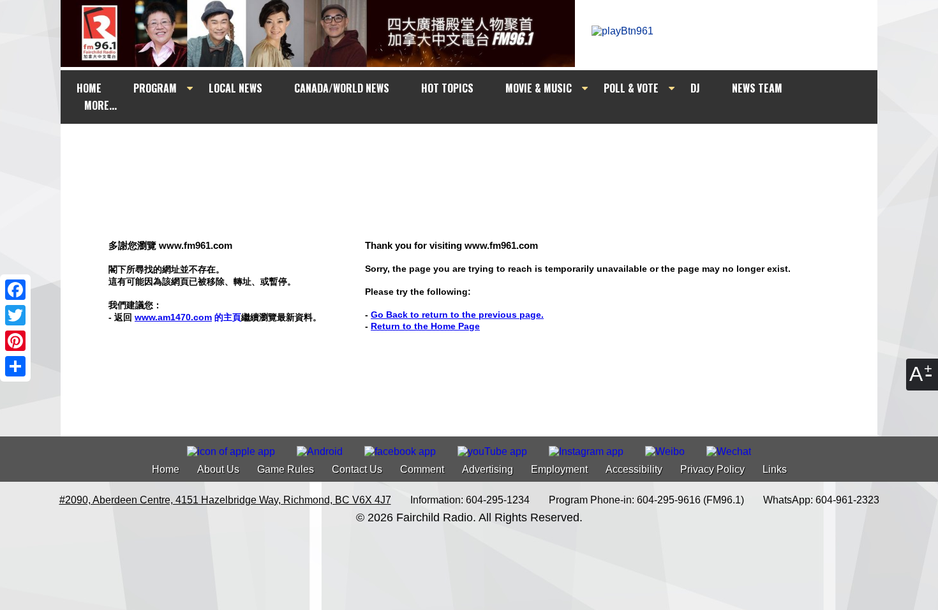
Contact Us (357, 469)
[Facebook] (15, 289)
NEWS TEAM (757, 88)
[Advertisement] (480, 148)
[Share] (15, 366)
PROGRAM (155, 88)
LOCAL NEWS (235, 88)
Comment (422, 469)
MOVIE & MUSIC (538, 88)
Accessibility (634, 469)
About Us (218, 469)
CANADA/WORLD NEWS (341, 88)
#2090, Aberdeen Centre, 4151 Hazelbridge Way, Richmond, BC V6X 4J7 (225, 500)
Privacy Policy (712, 469)
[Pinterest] (15, 340)
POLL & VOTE (631, 88)
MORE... (100, 105)
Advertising (487, 469)
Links (775, 469)
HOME (89, 88)
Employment (559, 469)
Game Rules (285, 469)
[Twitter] (15, 315)
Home (165, 469)
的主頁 (188, 317)
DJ (695, 88)
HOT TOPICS (447, 88)
